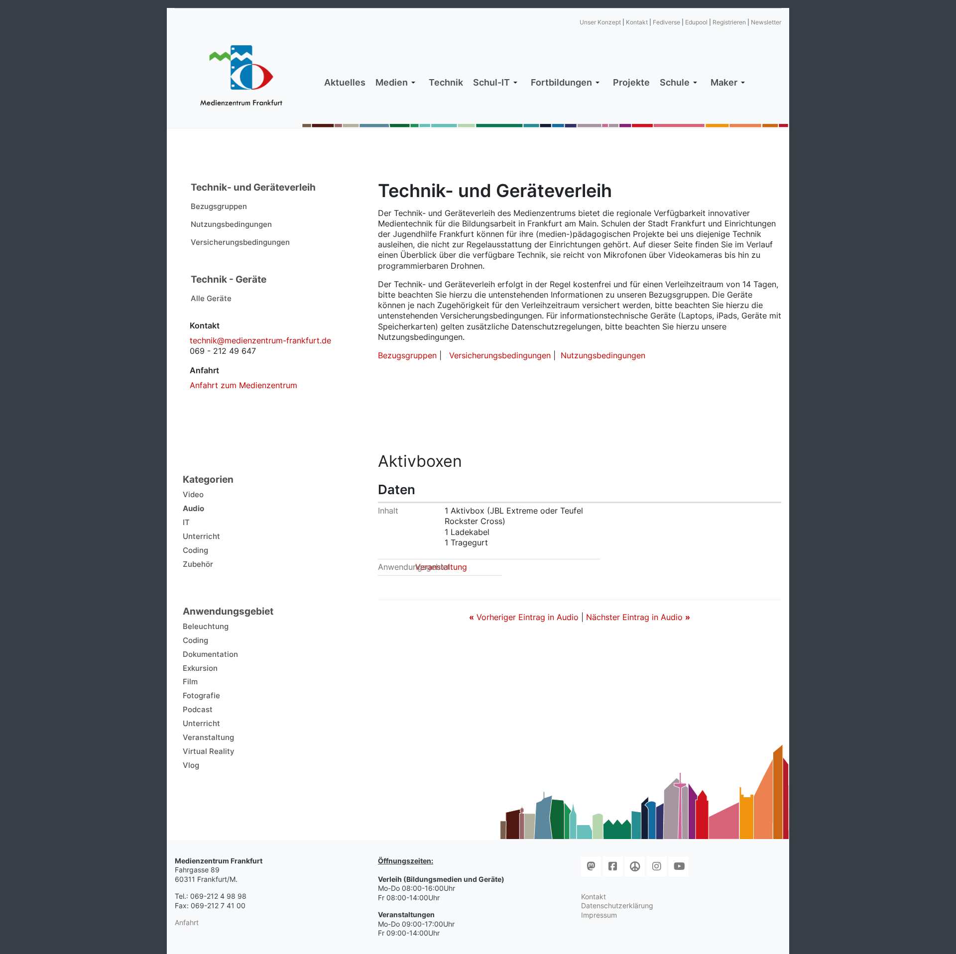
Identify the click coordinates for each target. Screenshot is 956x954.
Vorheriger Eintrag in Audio (525, 617)
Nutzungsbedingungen (603, 355)
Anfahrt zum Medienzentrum (243, 385)
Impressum (599, 915)
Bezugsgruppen (407, 355)
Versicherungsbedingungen (500, 355)
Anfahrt (187, 922)
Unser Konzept (600, 22)
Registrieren (729, 22)
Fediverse (666, 22)
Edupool (696, 22)
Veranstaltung (441, 567)
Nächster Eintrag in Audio (638, 617)
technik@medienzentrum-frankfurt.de (260, 340)
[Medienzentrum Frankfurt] (241, 76)
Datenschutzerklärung (617, 905)
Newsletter (766, 22)
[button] (397, 82)
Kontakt (637, 22)
